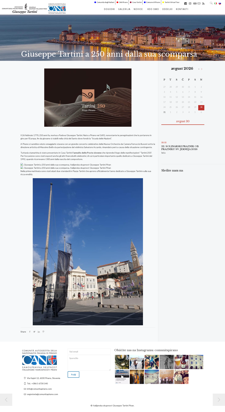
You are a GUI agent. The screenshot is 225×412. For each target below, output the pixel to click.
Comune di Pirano (153, 2)
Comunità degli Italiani (105, 2)
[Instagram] (127, 367)
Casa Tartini (137, 2)
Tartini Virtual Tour (172, 2)
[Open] (122, 362)
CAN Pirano (123, 2)
